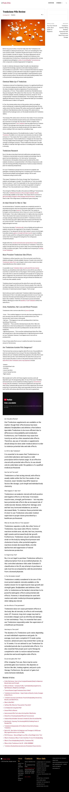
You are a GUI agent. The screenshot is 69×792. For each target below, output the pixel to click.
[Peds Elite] (8, 3)
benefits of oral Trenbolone (28, 300)
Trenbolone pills (19, 227)
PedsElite (13, 15)
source (19, 210)
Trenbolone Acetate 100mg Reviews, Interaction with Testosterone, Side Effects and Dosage (63, 31)
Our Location (27, 776)
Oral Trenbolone (20, 123)
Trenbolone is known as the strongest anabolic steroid (23, 193)
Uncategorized (6, 15)
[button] (66, 3)
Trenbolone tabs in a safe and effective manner (26, 268)
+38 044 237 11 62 (31, 765)
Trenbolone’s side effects (10, 262)
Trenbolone (6, 135)
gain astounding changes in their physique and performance (19, 196)
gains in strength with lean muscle (22, 233)
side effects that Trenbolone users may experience (17, 360)
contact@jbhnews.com (30, 768)
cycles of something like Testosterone (28, 60)
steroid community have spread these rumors (24, 242)
